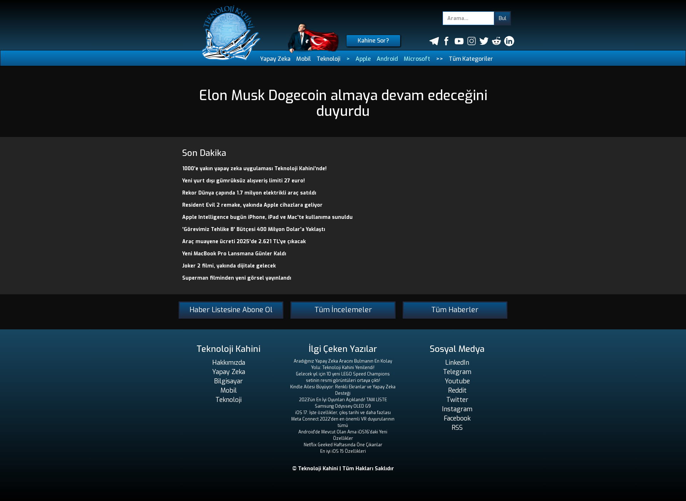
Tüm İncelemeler (343, 310)
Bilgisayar (228, 381)
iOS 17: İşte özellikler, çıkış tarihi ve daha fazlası (343, 413)
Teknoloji (328, 59)
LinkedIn (457, 362)
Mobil (303, 59)
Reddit (457, 390)
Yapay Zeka (275, 59)
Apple (363, 59)
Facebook (457, 418)
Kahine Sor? (373, 40)
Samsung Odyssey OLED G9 (343, 406)
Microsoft (417, 59)
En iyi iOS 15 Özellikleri (343, 451)
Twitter (457, 400)
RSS (457, 427)
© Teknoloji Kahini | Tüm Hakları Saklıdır (343, 468)
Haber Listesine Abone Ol (231, 310)
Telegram (457, 372)
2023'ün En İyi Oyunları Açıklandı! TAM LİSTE (343, 400)
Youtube (457, 381)
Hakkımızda (228, 362)
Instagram (457, 409)
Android (387, 59)
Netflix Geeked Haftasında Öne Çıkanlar (343, 445)
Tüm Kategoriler (471, 59)
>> (439, 59)
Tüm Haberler (454, 310)
